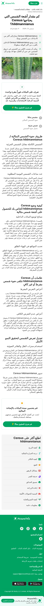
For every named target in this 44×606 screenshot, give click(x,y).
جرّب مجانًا (33, 3)
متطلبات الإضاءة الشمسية (22, 9)
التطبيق (13, 548)
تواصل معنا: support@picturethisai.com (27, 574)
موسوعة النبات (37, 548)
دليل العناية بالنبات (37, 9)
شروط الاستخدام (23, 557)
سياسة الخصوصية (36, 557)
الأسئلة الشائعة (37, 570)
